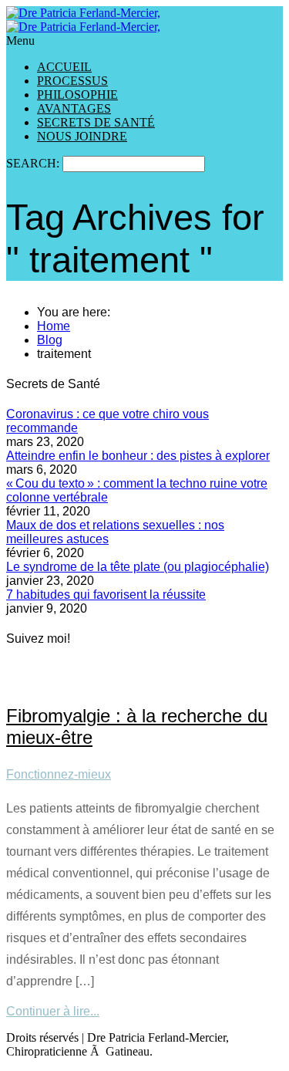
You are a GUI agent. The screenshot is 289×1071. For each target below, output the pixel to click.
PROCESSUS (72, 80)
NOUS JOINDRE (82, 136)
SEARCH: (34, 163)
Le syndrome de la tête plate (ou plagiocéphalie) (137, 566)
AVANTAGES (74, 108)
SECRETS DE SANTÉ (96, 122)
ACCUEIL (64, 66)
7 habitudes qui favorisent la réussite (106, 594)
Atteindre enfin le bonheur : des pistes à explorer (138, 455)
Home (53, 326)
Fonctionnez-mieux (58, 774)
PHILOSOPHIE (77, 94)
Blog (49, 339)
